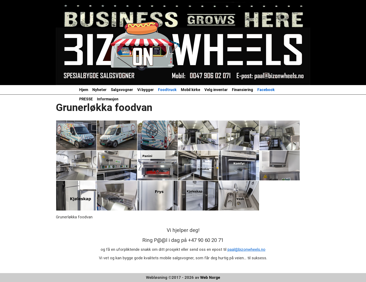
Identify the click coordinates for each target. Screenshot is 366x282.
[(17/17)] (239, 195)
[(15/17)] (157, 195)
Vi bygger (145, 89)
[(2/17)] (117, 135)
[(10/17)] (198, 165)
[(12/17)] (279, 165)
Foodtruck (167, 89)
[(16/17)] (198, 195)
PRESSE (86, 99)
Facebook (266, 89)
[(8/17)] (117, 165)
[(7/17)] (76, 165)
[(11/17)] (239, 165)
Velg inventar (216, 89)
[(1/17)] (76, 135)
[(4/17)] (198, 135)
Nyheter (99, 89)
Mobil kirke (190, 89)
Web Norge (210, 277)
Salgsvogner (122, 89)
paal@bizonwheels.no (246, 249)
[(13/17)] (76, 195)
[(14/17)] (117, 195)
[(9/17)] (157, 165)
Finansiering (242, 89)
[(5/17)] (239, 135)
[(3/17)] (157, 135)
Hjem (83, 89)
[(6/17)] (279, 135)
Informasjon (107, 99)
